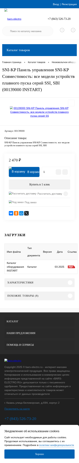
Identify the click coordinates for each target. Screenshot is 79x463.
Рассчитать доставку (49, 193)
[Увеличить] (39, 112)
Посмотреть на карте (17, 408)
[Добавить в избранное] (71, 103)
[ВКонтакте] (11, 213)
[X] (26, 213)
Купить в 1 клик (39, 184)
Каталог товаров (18, 50)
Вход (56, 4)
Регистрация (69, 4)
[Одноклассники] (16, 213)
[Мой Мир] (21, 213)
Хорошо (39, 454)
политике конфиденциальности (56, 445)
